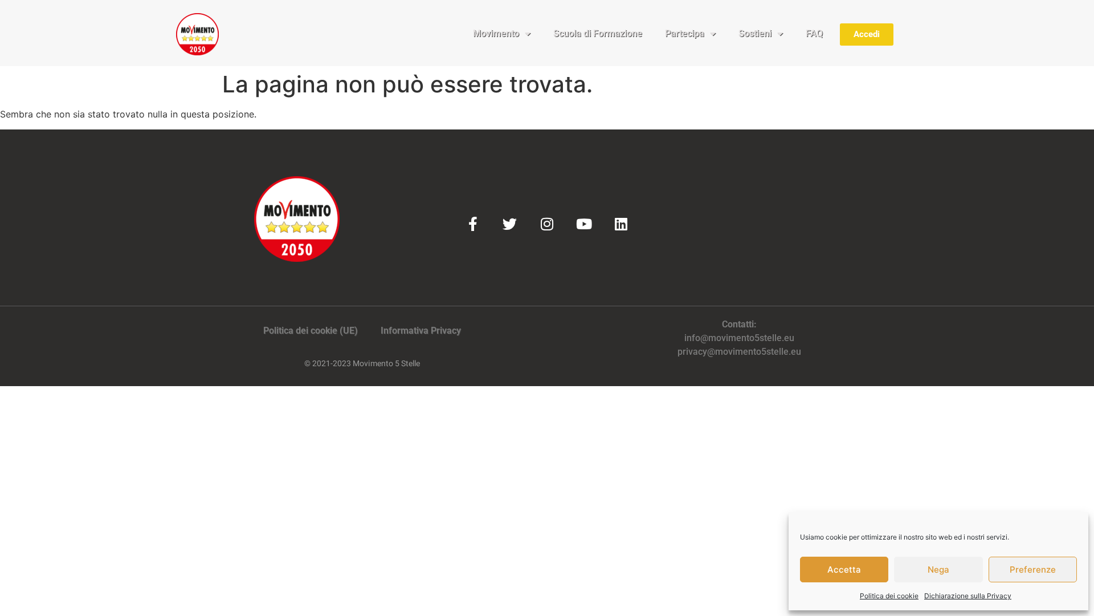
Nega (938, 569)
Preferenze (1033, 569)
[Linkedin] (621, 224)
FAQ (814, 33)
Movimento (496, 33)
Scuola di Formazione (597, 33)
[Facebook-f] (473, 224)
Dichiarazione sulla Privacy (967, 595)
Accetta (844, 569)
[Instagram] (547, 224)
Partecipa (684, 33)
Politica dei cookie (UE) (310, 330)
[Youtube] (584, 224)
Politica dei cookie (889, 595)
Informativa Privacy (421, 330)
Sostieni (754, 33)
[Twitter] (510, 224)
